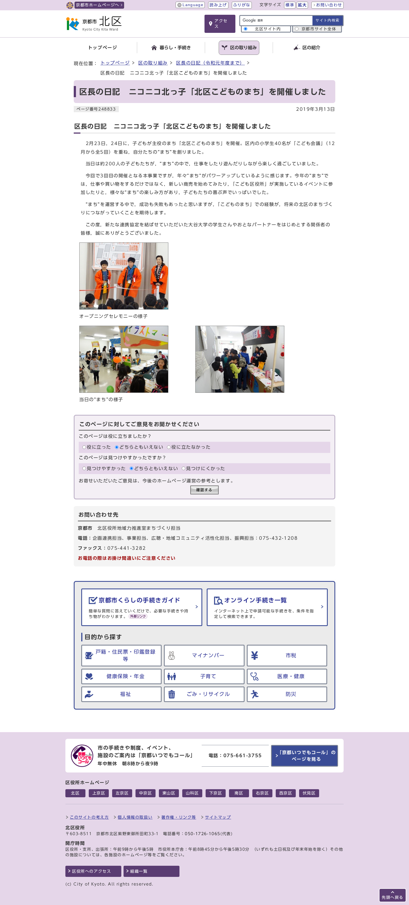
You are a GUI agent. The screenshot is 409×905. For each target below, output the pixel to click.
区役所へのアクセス (91, 871)
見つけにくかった (205, 468)
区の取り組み (153, 63)
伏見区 (309, 793)
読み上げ (218, 5)
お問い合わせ (329, 5)
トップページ (115, 63)
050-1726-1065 (202, 834)
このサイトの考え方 (89, 817)
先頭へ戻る (392, 897)
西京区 (285, 793)
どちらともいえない (141, 447)
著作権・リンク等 (178, 817)
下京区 (215, 793)
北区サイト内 (268, 29)
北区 (75, 793)
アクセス (221, 23)
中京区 (145, 793)
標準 (289, 5)
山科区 (192, 793)
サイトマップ (218, 817)
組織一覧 (138, 871)
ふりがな (241, 5)
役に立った (99, 447)
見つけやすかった (106, 468)
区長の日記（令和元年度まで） (210, 63)
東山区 (169, 793)
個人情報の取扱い (135, 817)
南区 (239, 793)
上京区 (98, 793)
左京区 (122, 793)
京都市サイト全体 (319, 29)
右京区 (262, 793)
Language (193, 5)
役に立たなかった (191, 447)
